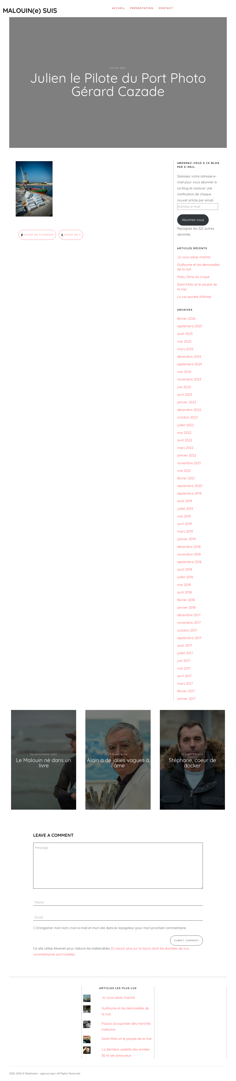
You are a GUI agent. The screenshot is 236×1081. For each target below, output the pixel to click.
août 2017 (184, 645)
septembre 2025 (189, 326)
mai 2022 (184, 432)
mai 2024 (184, 372)
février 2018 (186, 600)
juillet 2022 (185, 425)
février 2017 (186, 691)
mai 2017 (184, 668)
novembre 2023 (189, 379)
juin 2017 (183, 660)
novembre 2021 (189, 463)
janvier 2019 (186, 539)
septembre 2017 (189, 638)
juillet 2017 (185, 653)
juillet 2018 (185, 577)
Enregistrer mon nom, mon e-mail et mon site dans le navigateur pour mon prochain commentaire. (111, 928)
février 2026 (186, 318)
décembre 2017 (188, 615)
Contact (166, 8)
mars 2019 (185, 531)
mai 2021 (184, 471)
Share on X (72, 234)
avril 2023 (184, 394)
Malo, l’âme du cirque (193, 277)
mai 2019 (184, 516)
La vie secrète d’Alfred (194, 297)
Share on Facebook (38, 234)
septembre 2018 (189, 562)
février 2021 (186, 478)
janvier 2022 (186, 455)
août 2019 (184, 501)
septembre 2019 (189, 493)
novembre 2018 (189, 554)
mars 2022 (185, 448)
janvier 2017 (186, 698)
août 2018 (184, 569)
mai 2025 (184, 341)
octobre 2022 (187, 417)
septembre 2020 (189, 486)
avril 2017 (184, 676)
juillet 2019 (185, 509)
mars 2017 (185, 683)
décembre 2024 (189, 356)
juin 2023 (184, 387)
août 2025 (185, 334)
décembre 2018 (189, 547)
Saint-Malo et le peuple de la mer (127, 1039)
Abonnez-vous (193, 220)
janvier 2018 (186, 607)
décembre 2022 (189, 410)
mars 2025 (185, 349)
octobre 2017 (187, 630)
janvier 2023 (186, 402)
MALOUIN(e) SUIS (30, 10)
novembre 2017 (189, 622)
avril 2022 (184, 440)
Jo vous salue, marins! (193, 257)
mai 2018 (184, 585)
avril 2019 (184, 524)
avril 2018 (184, 592)
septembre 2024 (189, 364)
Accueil (118, 8)
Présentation (141, 8)
